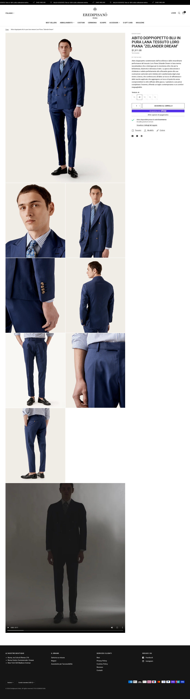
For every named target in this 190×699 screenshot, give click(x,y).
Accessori (113, 23)
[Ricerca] (179, 13)
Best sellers (51, 23)
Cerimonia (92, 23)
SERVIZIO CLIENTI (104, 653)
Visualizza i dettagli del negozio (147, 125)
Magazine (140, 23)
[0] (183, 13)
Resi (98, 658)
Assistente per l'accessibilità (61, 664)
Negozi (53, 661)
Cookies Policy (102, 664)
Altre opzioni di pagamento (158, 115)
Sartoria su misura (58, 658)
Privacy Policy (102, 661)
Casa (7, 29)
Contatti (100, 670)
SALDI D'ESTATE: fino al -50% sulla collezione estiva (66, 2)
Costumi (81, 23)
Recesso (100, 667)
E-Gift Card (128, 23)
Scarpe (103, 23)
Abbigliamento (66, 23)
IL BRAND (55, 653)
